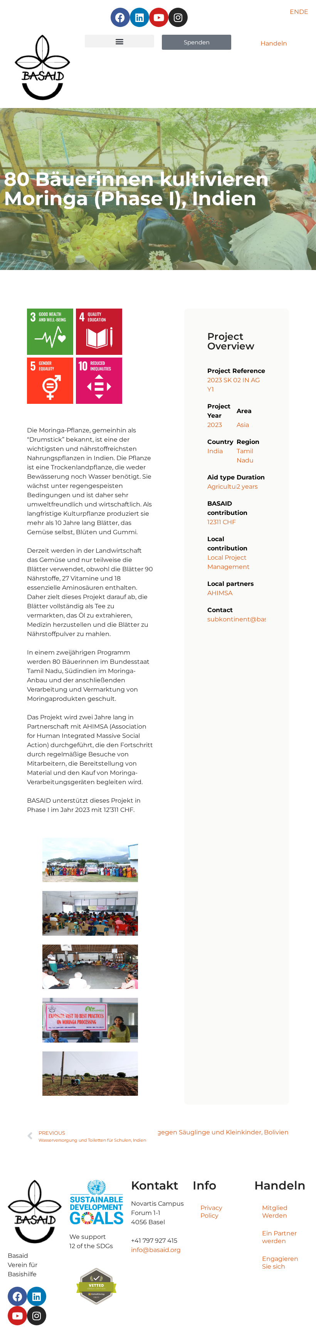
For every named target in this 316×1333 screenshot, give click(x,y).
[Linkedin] (139, 17)
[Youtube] (158, 17)
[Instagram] (178, 17)
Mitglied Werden (274, 1211)
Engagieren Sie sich (280, 1262)
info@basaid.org (156, 1250)
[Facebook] (120, 17)
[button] (119, 41)
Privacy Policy (211, 1211)
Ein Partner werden (279, 1237)
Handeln (274, 43)
